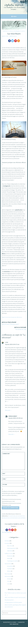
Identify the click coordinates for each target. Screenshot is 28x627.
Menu (15, 16)
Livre (8, 584)
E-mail (4, 479)
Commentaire (6, 453)
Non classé (7, 574)
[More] (18, 40)
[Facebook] (9, 40)
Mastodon (4, 532)
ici (21, 152)
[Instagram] (9, 530)
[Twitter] (12, 40)
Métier (9, 571)
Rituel (8, 558)
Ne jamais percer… (10, 600)
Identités (9, 551)
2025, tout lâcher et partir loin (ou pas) (15, 597)
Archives (7, 541)
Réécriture (19, 317)
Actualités (10, 566)
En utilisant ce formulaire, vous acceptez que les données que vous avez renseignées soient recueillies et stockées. (13, 493)
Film (8, 581)
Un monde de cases (20, 328)
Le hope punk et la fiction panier (13, 602)
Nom (3, 473)
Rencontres (8, 576)
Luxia (6, 342)
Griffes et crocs (8, 31)
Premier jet (13, 317)
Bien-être (9, 546)
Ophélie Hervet (14, 5)
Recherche (10, 556)
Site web (4, 484)
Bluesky (9, 532)
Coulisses (9, 568)
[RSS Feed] (15, 530)
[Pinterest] (15, 40)
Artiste (9, 579)
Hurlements (8, 563)
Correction (7, 317)
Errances (7, 543)
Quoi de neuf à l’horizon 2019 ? (10, 323)
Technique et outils (19, 31)
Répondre (7, 410)
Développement (11, 548)
